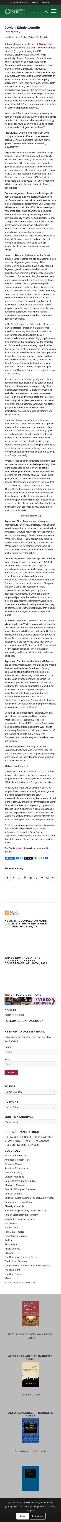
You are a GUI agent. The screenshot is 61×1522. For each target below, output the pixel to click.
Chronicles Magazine (15, 1185)
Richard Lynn (11, 1244)
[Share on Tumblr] (36, 877)
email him (21, 848)
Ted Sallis (44, 37)
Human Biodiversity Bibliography (21, 1214)
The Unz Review (13, 1274)
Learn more (37, 1516)
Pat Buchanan (12, 1227)
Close (22, 1516)
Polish (28, 1140)
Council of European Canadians (21, 1189)
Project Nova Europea (16, 1236)
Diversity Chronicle (14, 1206)
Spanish (22, 1144)
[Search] (45, 11)
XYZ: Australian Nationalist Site (20, 1282)
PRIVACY (45, 2)
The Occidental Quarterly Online (21, 1257)
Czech (14, 1136)
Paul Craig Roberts (14, 1231)
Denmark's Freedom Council (19, 1202)
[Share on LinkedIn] (30, 877)
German (48, 1136)
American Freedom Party (17, 1159)
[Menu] (52, 11)
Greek (8, 1140)
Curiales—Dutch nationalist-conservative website (30, 1197)
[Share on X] (13, 877)
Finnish (24, 1136)
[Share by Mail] (53, 877)
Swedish (35, 1144)
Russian (10, 1144)
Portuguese (41, 1140)
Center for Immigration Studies (20, 1181)
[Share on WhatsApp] (19, 877)
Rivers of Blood (12, 1248)
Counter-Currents (13, 1193)
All (6, 1136)
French (36, 1136)
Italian (18, 1140)
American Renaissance (16, 1168)
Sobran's (9, 1253)
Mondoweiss (11, 1223)
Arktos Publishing (13, 1172)
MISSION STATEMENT (19, 2)
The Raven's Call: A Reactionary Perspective (27, 1265)
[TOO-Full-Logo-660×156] (25, 11)
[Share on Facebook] (7, 877)
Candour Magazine (14, 1176)
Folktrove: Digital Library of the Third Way (25, 1210)
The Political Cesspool (16, 1261)
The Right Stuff (12, 1269)
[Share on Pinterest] (25, 877)
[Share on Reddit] (48, 877)
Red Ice (9, 1240)
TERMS (35, 2)
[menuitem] (19, 2)
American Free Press (15, 1155)
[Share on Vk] (42, 877)
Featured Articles (28, 37)
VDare (8, 1278)
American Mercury (14, 1164)
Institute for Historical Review (19, 1219)
